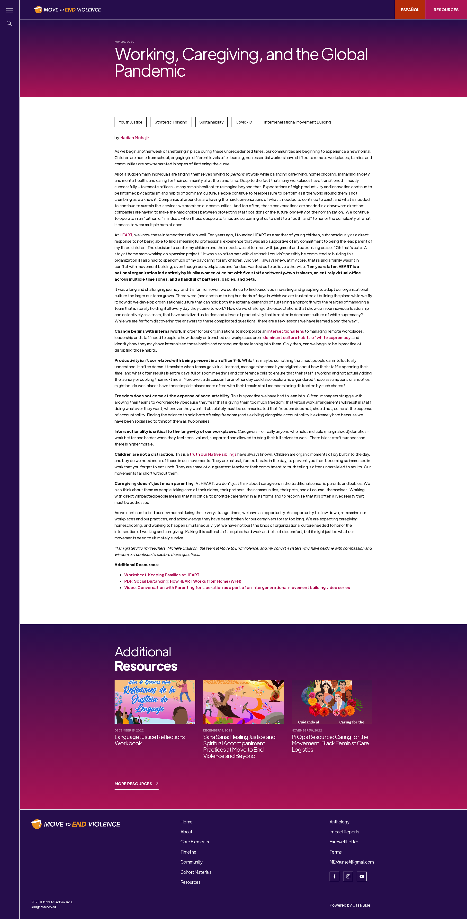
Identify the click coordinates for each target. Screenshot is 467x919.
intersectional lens (285, 331)
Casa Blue (361, 905)
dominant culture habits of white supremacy (306, 337)
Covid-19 (244, 122)
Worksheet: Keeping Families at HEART (161, 574)
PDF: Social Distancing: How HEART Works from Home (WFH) (182, 581)
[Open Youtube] (362, 876)
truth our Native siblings (213, 454)
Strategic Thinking (171, 122)
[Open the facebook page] (334, 876)
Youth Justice (131, 122)
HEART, (127, 234)
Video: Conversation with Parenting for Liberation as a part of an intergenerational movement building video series (237, 587)
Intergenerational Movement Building (297, 122)
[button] (9, 10)
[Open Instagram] (348, 876)
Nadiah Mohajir (134, 137)
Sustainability (211, 122)
